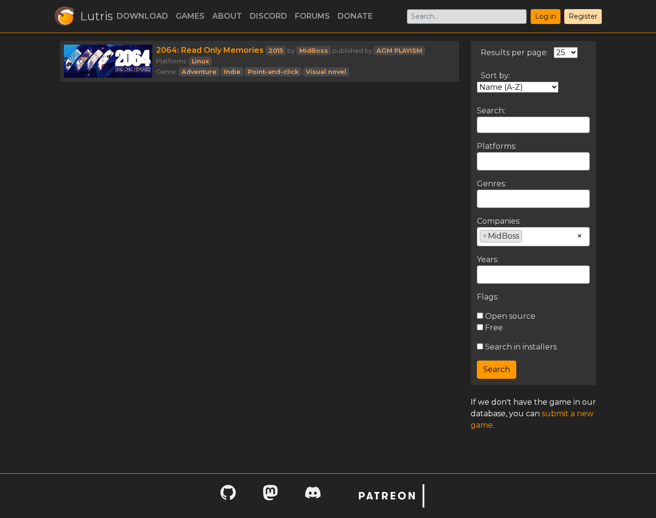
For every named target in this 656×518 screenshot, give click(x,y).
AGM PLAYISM (399, 50)
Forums (312, 16)
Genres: (491, 183)
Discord (268, 16)
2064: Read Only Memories (210, 50)
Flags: (487, 296)
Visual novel (326, 71)
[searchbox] (483, 161)
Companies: (499, 221)
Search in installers (520, 346)
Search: (491, 110)
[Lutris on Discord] (312, 495)
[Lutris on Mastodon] (270, 495)
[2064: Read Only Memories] (108, 61)
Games (190, 16)
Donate (355, 16)
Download (142, 16)
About (227, 16)
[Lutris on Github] (228, 495)
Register (583, 16)
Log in (545, 16)
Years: (487, 259)
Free (493, 327)
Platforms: (496, 146)
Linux (200, 61)
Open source (509, 316)
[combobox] (533, 161)
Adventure (199, 71)
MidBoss (313, 50)
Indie (232, 71)
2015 (275, 50)
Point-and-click (273, 71)
